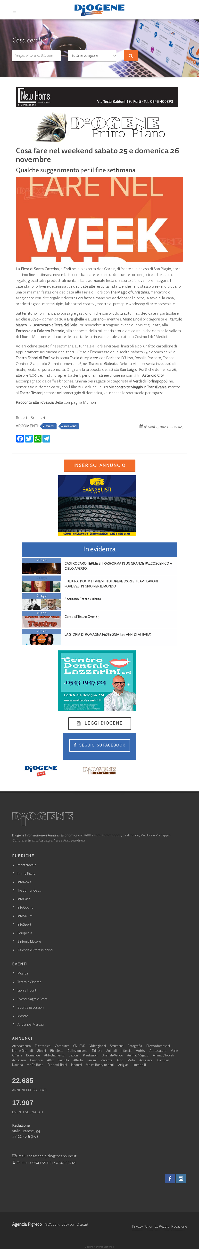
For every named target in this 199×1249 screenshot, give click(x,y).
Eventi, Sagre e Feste (32, 999)
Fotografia (135, 1046)
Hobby (140, 1051)
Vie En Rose (35, 1065)
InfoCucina (25, 908)
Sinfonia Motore (29, 942)
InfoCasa (23, 899)
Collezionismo (77, 1051)
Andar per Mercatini (31, 1025)
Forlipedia (24, 933)
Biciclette (56, 1051)
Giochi (41, 1051)
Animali (111, 1051)
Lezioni (74, 1055)
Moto (131, 1060)
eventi (50, 426)
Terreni (92, 1060)
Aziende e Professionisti (35, 950)
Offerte (17, 1055)
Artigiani (123, 1065)
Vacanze (106, 1060)
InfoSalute (25, 916)
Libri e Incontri (27, 990)
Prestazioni (90, 1055)
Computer (62, 1046)
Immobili (139, 1065)
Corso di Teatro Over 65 (82, 617)
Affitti (50, 1060)
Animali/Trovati (163, 1055)
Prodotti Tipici (57, 1065)
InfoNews (24, 882)
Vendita (63, 1060)
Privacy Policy (142, 1227)
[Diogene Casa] (41, 770)
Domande (33, 1055)
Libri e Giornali (22, 1051)
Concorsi (36, 1060)
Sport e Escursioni (30, 1008)
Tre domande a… (29, 891)
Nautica (17, 1065)
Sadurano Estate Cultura (83, 599)
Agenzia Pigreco (27, 1224)
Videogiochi (98, 1046)
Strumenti (117, 1046)
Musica (22, 973)
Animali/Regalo (138, 1055)
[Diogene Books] (99, 770)
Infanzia (126, 1051)
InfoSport (24, 925)
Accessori (19, 1060)
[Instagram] (181, 1178)
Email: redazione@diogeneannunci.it (46, 1156)
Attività (78, 1060)
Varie (174, 1051)
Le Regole (162, 1227)
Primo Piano (26, 874)
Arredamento (21, 1046)
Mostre (22, 1016)
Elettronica (42, 1046)
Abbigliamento (54, 1055)
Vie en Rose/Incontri (100, 1065)
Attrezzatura (157, 1051)
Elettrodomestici (158, 1046)
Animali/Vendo (112, 1055)
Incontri (76, 1065)
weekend (70, 426)
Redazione (179, 1227)
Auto (120, 1060)
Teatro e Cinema (29, 982)
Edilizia (97, 1051)
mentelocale (26, 865)
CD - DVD (79, 1046)
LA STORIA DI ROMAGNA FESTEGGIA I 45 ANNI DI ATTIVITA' (108, 635)
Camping (163, 1060)
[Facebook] (170, 1178)
